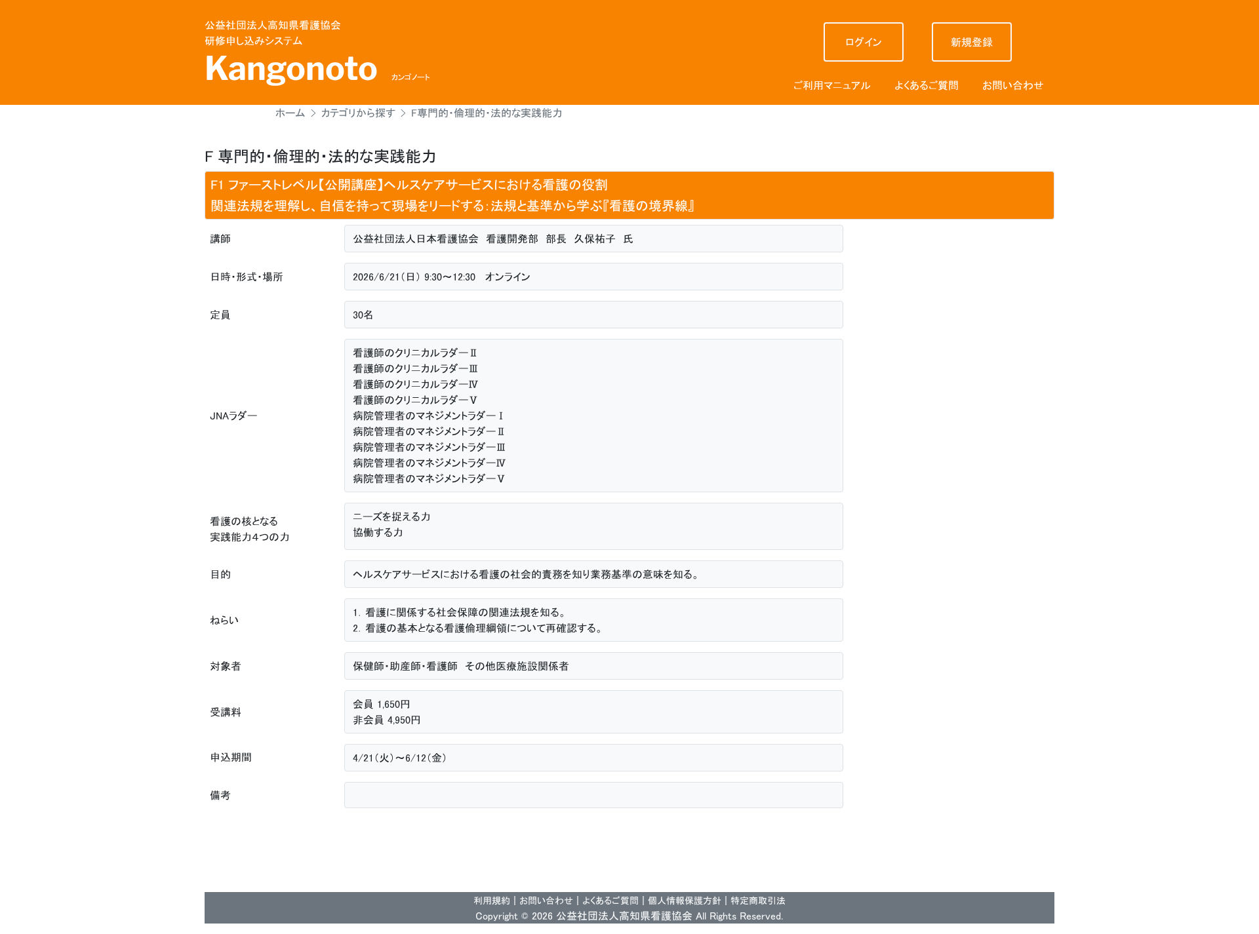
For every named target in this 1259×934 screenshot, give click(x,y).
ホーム (290, 112)
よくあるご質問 (926, 85)
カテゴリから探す (358, 112)
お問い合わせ (1013, 85)
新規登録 (972, 42)
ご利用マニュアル (832, 85)
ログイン (863, 42)
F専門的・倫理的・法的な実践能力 (487, 112)
